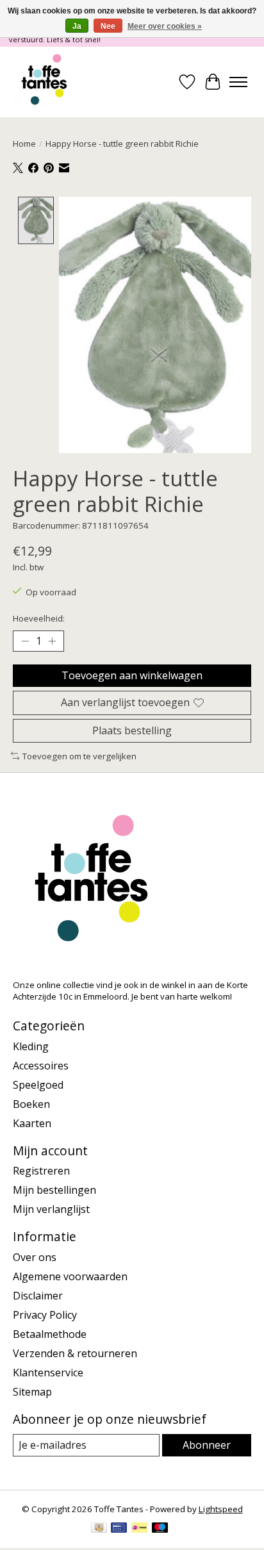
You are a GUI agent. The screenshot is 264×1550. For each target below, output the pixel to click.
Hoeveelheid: (39, 618)
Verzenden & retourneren (75, 1353)
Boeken (31, 1104)
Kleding (31, 1046)
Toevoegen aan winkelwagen (132, 675)
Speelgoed (38, 1085)
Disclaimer (38, 1296)
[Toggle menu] (238, 82)
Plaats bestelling (132, 730)
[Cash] (99, 1528)
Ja (76, 26)
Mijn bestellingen (54, 1190)
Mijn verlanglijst (51, 1209)
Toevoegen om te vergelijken (79, 756)
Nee (108, 26)
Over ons (34, 1257)
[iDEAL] (139, 1528)
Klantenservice (48, 1372)
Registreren (41, 1171)
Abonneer (207, 1445)
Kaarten (32, 1123)
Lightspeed (221, 1509)
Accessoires (41, 1066)
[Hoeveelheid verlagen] (25, 641)
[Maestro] (160, 1528)
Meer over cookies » (165, 26)
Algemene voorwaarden (70, 1276)
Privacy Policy (45, 1315)
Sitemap (32, 1392)
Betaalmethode (50, 1334)
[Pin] (119, 1528)
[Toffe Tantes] (44, 82)
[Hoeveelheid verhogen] (52, 641)
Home (24, 143)
